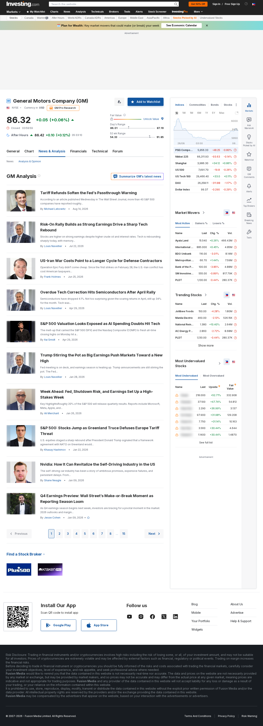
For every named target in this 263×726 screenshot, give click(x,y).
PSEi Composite (185, 150)
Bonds (215, 104)
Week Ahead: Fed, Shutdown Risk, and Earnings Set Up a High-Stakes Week (96, 394)
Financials (78, 151)
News (10, 161)
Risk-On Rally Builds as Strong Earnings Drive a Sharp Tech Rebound (94, 227)
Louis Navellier (53, 246)
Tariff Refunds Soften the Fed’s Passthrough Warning (88, 193)
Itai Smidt (49, 339)
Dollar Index (182, 189)
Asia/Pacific (153, 17)
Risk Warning (249, 716)
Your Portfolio (200, 621)
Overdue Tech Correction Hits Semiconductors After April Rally (98, 292)
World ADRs (74, 17)
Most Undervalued (186, 375)
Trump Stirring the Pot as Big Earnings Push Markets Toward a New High (101, 358)
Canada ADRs (93, 17)
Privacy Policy (226, 716)
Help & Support (241, 621)
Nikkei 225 (181, 156)
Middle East (136, 17)
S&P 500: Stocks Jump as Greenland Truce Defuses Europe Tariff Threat (99, 431)
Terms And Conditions (197, 716)
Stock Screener (157, 11)
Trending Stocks (188, 295)
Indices (179, 104)
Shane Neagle (52, 480)
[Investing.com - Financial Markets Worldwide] (23, 4)
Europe (122, 17)
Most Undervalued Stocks (190, 363)
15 (123, 533)
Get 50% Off (198, 4)
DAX (178, 182)
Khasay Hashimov (55, 449)
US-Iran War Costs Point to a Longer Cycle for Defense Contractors (101, 261)
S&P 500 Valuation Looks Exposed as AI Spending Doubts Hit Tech (100, 323)
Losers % (218, 223)
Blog (194, 604)
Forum (118, 151)
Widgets (197, 629)
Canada (28, 17)
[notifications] (246, 4)
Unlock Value (151, 119)
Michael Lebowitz (55, 208)
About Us (237, 604)
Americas (109, 17)
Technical (100, 151)
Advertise (237, 612)
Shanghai (180, 163)
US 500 (179, 169)
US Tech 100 (182, 176)
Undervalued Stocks (211, 17)
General (13, 151)
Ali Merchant (51, 413)
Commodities (197, 104)
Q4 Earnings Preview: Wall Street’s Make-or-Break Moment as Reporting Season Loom (96, 499)
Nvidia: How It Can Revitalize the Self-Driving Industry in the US (97, 464)
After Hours (58, 17)
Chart (29, 151)
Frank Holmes (52, 276)
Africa (166, 17)
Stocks (13, 17)
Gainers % (201, 223)
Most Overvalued (213, 375)
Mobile (196, 612)
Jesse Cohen (52, 517)
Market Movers (187, 213)
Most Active (182, 223)
